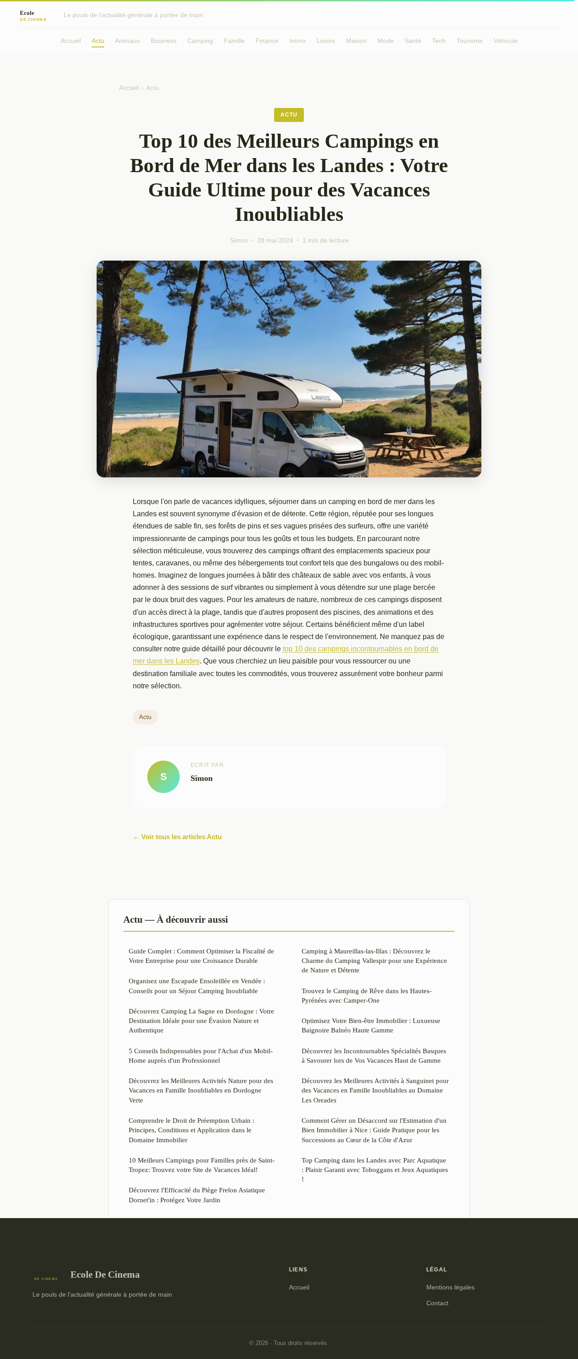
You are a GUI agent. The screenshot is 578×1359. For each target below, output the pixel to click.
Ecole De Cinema (105, 1274)
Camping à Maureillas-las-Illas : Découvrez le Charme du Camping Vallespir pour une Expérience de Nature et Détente (374, 960)
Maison (356, 40)
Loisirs (326, 40)
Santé (413, 40)
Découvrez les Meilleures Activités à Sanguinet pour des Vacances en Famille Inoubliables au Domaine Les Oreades (375, 1090)
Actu (98, 40)
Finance (267, 40)
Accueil (71, 40)
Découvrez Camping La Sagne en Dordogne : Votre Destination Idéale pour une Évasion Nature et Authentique (201, 1020)
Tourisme (470, 40)
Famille (234, 40)
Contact (437, 1303)
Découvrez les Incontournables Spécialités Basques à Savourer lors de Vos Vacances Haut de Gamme (374, 1055)
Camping (200, 40)
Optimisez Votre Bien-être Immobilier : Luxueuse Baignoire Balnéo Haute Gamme (371, 1025)
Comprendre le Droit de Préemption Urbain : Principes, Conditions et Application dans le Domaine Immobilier (191, 1130)
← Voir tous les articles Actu (177, 837)
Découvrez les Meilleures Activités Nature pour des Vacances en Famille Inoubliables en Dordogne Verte (201, 1090)
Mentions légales (450, 1287)
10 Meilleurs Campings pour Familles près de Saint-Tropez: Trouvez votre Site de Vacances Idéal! (202, 1164)
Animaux (127, 40)
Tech (439, 40)
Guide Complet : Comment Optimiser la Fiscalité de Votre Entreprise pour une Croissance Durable (201, 955)
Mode (386, 40)
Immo (297, 40)
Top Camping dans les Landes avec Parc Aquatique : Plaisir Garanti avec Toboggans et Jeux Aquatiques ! (375, 1169)
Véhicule (506, 40)
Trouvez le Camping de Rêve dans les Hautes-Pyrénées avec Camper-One (367, 995)
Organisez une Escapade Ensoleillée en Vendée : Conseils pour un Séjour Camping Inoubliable (197, 985)
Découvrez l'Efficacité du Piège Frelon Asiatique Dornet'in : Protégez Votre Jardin (197, 1194)
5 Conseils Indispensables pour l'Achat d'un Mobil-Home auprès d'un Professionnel (201, 1055)
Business (164, 40)
